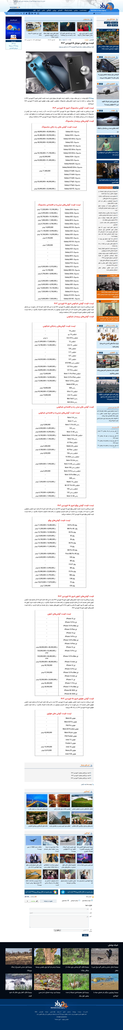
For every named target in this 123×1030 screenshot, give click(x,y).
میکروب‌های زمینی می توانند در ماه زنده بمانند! (107, 245)
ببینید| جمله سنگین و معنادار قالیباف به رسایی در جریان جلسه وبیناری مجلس (107, 214)
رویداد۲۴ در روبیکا (13, 46)
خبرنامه (46, 1012)
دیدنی (116, 161)
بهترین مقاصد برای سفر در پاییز (62, 809)
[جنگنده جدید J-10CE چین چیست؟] (33, 841)
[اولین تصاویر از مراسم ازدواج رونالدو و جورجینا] (68, 874)
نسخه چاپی (64, 901)
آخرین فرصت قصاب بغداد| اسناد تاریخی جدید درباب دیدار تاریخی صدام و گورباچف (107, 294)
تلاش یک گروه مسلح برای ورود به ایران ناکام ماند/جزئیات (107, 240)
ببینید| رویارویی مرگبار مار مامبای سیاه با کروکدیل (105, 994)
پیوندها (34, 1)
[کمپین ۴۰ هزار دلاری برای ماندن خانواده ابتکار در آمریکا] (84, 27)
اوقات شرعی (23, 1)
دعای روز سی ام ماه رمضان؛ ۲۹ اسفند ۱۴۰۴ (108, 432)
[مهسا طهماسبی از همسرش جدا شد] (85, 874)
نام (91, 909)
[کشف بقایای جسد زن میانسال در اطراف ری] (108, 119)
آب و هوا (28, 1)
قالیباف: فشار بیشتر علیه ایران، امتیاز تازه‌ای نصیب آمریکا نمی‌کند (107, 420)
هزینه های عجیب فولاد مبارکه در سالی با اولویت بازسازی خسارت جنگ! (51, 35)
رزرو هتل (14, 43)
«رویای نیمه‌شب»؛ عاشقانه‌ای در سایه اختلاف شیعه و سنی (51, 866)
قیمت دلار (107, 23)
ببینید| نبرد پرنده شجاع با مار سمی (49, 992)
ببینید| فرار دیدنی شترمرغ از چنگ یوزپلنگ (21, 969)
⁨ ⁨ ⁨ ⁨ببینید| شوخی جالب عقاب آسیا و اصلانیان (107, 224)
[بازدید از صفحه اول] (92, 900)
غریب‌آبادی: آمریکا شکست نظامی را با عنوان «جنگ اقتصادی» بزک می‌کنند (107, 415)
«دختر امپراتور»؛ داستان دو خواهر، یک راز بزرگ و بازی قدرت (52, 883)
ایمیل (91, 913)
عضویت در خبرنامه (48, 901)
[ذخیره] (64, 39)
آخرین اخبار (115, 187)
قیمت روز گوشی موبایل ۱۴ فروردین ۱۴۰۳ (80, 778)
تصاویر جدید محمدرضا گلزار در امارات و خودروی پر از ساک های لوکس (107, 197)
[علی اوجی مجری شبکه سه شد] (85, 858)
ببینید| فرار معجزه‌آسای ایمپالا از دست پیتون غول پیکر (77, 994)
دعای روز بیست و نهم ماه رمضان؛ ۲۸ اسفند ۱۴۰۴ (108, 437)
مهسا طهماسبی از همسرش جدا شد (85, 882)
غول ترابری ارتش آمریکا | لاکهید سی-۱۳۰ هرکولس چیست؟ (69, 849)
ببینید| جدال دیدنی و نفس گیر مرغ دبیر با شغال (105, 969)
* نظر (91, 916)
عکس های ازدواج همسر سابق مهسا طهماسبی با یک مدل (34, 866)
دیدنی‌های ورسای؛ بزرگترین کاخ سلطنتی (82, 826)
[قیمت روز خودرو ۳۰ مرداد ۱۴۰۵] (33, 27)
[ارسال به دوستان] (62, 40)
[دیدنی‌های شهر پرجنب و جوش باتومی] (37, 800)
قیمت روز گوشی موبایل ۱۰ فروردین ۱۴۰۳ (80, 773)
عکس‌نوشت (113, 275)
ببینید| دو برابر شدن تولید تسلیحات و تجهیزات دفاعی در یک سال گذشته (107, 192)
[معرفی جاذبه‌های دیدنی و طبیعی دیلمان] (82, 800)
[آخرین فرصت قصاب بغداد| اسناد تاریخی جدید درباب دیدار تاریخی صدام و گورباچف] (108, 284)
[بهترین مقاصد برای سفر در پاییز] (59, 800)
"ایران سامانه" (58, 1019)
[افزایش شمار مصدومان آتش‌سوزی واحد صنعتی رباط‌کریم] (108, 361)
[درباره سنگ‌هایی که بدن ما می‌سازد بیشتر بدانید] (108, 334)
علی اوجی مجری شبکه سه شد (85, 865)
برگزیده (86, 40)
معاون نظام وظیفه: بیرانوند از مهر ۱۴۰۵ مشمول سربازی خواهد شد (107, 219)
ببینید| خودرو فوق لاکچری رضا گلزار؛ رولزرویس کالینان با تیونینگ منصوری (85, 849)
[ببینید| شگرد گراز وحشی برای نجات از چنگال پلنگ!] (75, 956)
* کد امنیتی (90, 930)
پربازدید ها (110, 187)
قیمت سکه (114, 23)
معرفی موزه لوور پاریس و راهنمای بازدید (59, 826)
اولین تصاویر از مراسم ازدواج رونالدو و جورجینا (68, 882)
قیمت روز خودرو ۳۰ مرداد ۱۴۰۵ (34, 34)
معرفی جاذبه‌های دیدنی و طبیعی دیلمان (82, 809)
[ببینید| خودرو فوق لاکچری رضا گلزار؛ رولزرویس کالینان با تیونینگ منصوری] (85, 841)
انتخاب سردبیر (111, 30)
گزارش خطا (88, 897)
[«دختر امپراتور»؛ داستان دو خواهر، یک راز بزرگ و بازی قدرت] (51, 874)
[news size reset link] (68, 40)
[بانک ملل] (14, 28)
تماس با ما (43, 1)
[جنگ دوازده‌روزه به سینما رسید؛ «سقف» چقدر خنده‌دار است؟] (51, 841)
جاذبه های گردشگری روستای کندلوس (38, 826)
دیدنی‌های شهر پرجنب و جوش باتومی (38, 809)
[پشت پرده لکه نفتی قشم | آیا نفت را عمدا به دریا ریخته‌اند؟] (67, 27)
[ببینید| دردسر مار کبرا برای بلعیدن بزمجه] (47, 956)
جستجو (69, 1012)
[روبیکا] (41, 892)
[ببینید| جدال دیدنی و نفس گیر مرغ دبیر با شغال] (105, 956)
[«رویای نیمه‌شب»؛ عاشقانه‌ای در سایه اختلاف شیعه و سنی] (51, 858)
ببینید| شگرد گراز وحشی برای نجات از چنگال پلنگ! (77, 969)
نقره (109, 25)
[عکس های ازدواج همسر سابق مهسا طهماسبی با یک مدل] (33, 858)
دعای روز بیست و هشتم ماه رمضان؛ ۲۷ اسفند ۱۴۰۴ (108, 442)
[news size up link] (70, 40)
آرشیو (32, 1)
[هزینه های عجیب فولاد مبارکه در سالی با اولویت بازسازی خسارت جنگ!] (50, 27)
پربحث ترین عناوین (102, 187)
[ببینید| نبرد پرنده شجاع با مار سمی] (47, 982)
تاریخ (114, 378)
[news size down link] (65, 40)
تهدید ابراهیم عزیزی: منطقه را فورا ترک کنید (107, 411)
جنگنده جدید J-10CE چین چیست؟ (34, 848)
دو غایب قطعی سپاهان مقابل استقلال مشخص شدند (107, 269)
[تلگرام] (77, 892)
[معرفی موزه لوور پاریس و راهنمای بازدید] (59, 818)
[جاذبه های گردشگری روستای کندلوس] (37, 818)
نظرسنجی (18, 1)
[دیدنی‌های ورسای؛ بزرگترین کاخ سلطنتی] (82, 818)
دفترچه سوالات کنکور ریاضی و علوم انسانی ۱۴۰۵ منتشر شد (107, 264)
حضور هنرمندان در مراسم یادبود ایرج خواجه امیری (109, 181)
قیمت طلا (114, 25)
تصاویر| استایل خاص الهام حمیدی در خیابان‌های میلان (69, 866)
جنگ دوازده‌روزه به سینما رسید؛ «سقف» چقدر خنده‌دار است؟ (51, 849)
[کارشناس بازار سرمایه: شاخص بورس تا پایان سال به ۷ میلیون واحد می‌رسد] (108, 65)
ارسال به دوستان (74, 901)
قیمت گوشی (84, 784)
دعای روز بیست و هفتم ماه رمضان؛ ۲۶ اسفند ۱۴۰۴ (108, 447)
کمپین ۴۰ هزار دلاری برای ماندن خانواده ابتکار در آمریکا (85, 34)
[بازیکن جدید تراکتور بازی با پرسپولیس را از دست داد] (108, 144)
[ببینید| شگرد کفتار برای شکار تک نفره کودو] (18, 982)
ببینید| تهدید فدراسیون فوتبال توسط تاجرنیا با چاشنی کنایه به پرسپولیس (107, 250)
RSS (36, 1012)
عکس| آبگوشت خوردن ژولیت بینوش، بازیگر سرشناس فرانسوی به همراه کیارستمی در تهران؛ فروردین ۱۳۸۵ (107, 255)
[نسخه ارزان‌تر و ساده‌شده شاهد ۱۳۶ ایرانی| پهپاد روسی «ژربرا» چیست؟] (33, 874)
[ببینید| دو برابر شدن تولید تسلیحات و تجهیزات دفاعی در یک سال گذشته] (108, 309)
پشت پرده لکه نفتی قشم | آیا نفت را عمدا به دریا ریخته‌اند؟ (67, 34)
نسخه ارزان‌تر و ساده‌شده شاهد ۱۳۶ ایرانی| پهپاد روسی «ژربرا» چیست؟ (34, 883)
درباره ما (38, 1)
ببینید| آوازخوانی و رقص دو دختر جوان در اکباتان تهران (107, 202)
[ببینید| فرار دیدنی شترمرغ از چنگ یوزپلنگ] (18, 956)
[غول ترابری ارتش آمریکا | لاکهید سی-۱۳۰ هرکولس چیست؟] (68, 841)
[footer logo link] (60, 1005)
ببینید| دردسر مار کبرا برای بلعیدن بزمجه (48, 967)
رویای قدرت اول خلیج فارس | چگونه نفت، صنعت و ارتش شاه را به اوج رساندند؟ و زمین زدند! (108, 396)
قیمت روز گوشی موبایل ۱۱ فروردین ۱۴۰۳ (80, 776)
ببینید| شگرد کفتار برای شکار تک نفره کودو (20, 994)
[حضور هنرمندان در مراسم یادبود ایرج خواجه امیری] (108, 170)
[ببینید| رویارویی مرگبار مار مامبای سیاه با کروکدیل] (105, 982)
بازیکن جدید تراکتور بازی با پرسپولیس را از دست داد (107, 153)
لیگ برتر (113, 136)
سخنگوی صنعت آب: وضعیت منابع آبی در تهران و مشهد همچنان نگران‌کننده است (107, 208)
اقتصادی (92, 40)
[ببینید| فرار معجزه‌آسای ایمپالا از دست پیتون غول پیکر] (75, 982)
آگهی (15, 1)
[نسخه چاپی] (60, 40)
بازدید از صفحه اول (86, 901)
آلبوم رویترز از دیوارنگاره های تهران (108, 260)
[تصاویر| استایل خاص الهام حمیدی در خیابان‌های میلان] (68, 858)
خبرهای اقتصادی (14, 48)
